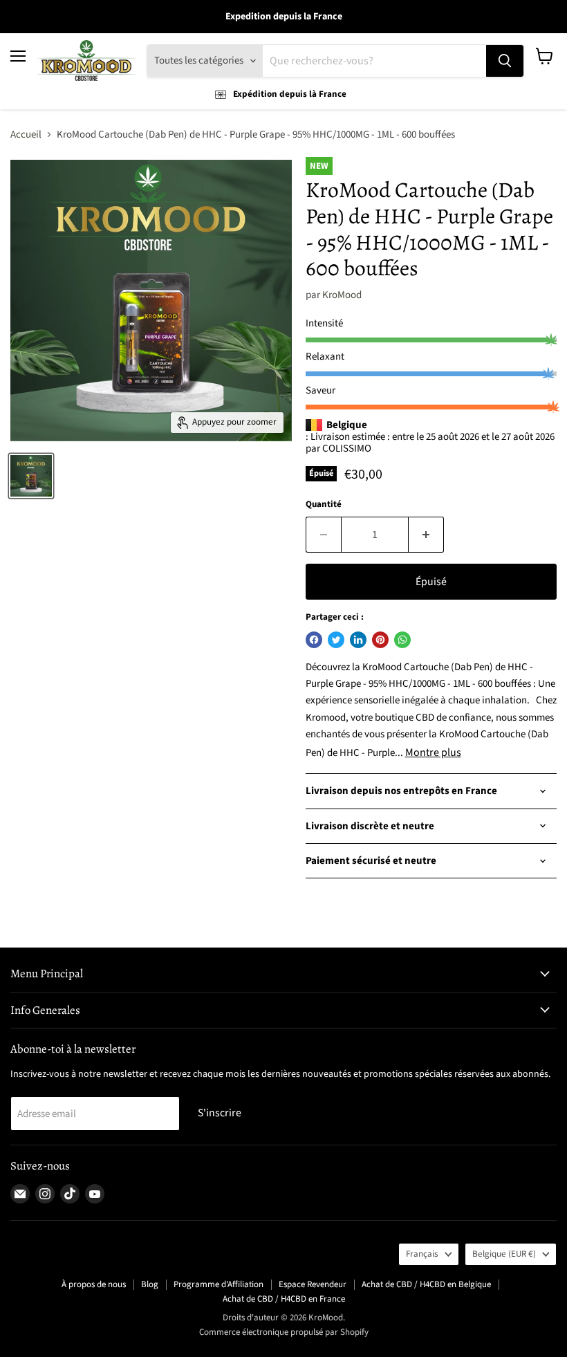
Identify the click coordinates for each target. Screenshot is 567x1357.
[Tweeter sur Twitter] (336, 639)
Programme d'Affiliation (218, 1284)
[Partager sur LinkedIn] (358, 639)
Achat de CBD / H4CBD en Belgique (426, 1284)
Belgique (504, 1254)
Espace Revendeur (312, 1284)
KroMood (342, 295)
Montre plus (433, 752)
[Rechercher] (504, 61)
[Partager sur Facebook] (314, 639)
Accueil (25, 134)
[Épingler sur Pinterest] (380, 639)
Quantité (324, 504)
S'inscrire (219, 1112)
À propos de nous (94, 1284)
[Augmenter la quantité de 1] (426, 535)
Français (422, 1254)
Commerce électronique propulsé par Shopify (284, 1332)
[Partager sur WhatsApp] (402, 639)
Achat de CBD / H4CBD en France (284, 1299)
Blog (149, 1284)
